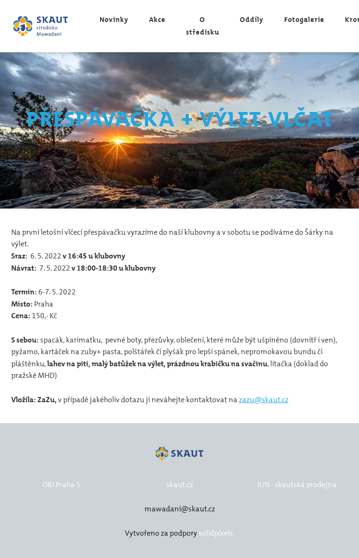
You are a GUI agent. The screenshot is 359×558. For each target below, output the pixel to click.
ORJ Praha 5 (61, 484)
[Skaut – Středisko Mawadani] (41, 26)
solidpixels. (216, 533)
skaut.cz (179, 484)
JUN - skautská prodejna (297, 484)
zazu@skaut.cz (263, 400)
